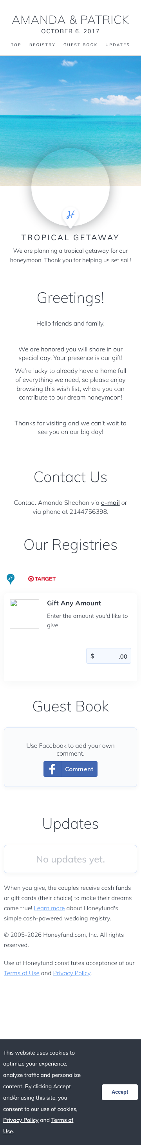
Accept (120, 1092)
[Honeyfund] (11, 579)
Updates (118, 45)
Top (16, 45)
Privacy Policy (71, 973)
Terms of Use (22, 973)
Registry (42, 45)
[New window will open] (42, 577)
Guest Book (80, 45)
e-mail (110, 502)
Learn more (49, 908)
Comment (79, 769)
